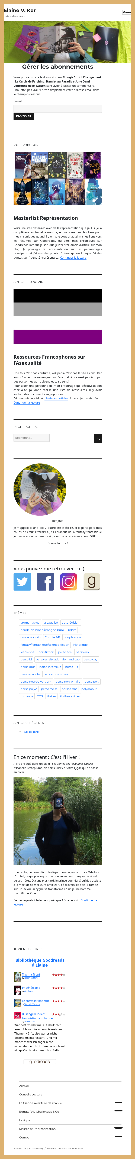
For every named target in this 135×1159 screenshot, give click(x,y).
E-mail (18, 101)
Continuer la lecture (73, 257)
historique (80, 644)
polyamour (89, 689)
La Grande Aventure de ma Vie (40, 1103)
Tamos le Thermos (32, 1004)
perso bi (26, 659)
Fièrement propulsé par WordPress (65, 1148)
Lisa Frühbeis (30, 1021)
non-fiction (46, 652)
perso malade (30, 674)
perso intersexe (50, 667)
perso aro (82, 652)
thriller (51, 696)
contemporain (31, 637)
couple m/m (72, 637)
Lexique (24, 1120)
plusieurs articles (56, 398)
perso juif (71, 667)
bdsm (72, 630)
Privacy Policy (36, 1148)
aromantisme (30, 622)
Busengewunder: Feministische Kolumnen (38, 1016)
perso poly (92, 681)
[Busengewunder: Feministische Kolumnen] (17, 1015)
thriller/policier (70, 696)
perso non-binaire (68, 681)
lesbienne (27, 652)
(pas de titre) (31, 732)
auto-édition (70, 622)
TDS (40, 696)
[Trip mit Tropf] (17, 977)
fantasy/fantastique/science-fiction (45, 644)
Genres (24, 1137)
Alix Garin (28, 991)
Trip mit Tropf (31, 974)
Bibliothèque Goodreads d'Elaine (39, 962)
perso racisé (49, 689)
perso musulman (56, 674)
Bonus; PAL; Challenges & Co (39, 1111)
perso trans (69, 689)
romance (27, 696)
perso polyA (29, 689)
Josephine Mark (30, 978)
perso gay (90, 659)
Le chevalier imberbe (36, 1001)
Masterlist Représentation (37, 1129)
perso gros (28, 667)
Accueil (24, 1086)
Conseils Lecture (31, 1094)
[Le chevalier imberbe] (17, 1003)
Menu (127, 12)
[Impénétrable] (17, 990)
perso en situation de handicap (58, 659)
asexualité (51, 622)
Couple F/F (52, 637)
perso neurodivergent (36, 681)
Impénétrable (31, 988)
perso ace (65, 652)
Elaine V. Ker (20, 10)
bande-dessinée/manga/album (42, 630)
